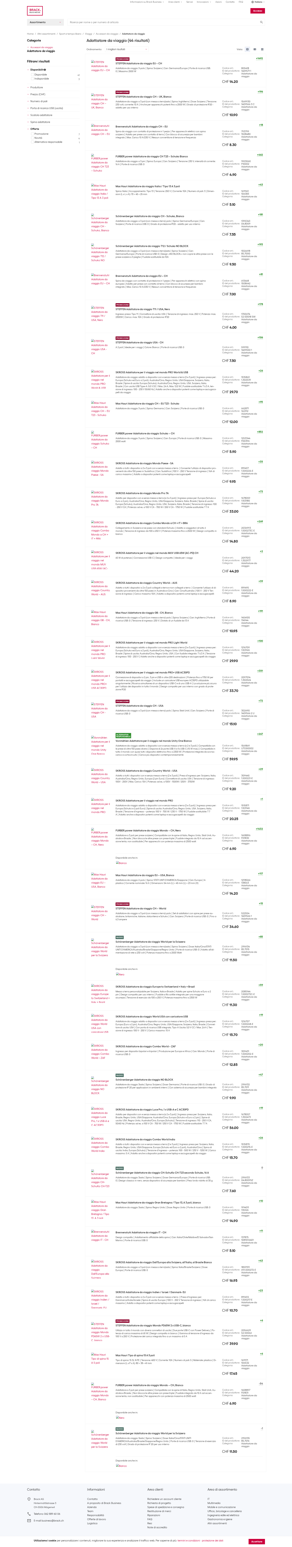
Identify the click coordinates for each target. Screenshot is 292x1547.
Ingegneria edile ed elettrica (223, 1515)
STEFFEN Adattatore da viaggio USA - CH (139, 342)
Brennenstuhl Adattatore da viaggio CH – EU (142, 126)
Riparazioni (153, 1515)
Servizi (189, 2)
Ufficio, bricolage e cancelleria (225, 1511)
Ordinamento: (94, 49)
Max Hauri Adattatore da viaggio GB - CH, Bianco (144, 612)
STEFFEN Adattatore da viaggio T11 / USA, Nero (143, 309)
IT (209, 1499)
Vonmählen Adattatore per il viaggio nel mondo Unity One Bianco (154, 741)
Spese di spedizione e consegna (165, 1507)
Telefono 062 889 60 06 (47, 1513)
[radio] (247, 49)
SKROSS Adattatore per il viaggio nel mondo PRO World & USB (152, 372)
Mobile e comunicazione (222, 1507)
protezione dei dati (212, 1540)
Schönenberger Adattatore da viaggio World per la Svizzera (150, 941)
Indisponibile (41, 78)
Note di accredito (157, 1527)
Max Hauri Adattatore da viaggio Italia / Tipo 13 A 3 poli (148, 186)
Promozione (41, 133)
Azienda (91, 1507)
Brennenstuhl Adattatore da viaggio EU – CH (142, 276)
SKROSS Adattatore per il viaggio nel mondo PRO (144, 800)
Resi (149, 1523)
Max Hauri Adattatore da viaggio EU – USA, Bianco (145, 875)
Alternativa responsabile (48, 141)
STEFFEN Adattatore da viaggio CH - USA (139, 705)
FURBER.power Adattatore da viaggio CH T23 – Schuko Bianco (152, 156)
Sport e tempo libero (70, 33)
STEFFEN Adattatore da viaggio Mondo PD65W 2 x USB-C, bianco (153, 1325)
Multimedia (214, 1503)
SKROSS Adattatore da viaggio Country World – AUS (146, 583)
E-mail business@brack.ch (49, 1520)
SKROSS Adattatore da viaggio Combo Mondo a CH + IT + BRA (152, 523)
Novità (38, 137)
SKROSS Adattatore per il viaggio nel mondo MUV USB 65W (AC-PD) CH (157, 553)
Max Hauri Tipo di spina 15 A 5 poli (135, 1355)
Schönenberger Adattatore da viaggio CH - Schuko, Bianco (150, 216)
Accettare (256, 1541)
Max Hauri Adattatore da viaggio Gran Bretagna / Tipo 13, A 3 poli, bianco (158, 1202)
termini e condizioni (189, 1540)
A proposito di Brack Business (104, 1503)
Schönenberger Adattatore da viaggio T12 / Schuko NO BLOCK (152, 246)
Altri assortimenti (46, 33)
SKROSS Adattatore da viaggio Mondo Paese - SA (144, 463)
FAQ (241, 2)
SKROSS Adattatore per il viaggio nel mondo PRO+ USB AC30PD (153, 672)
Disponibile (40, 74)
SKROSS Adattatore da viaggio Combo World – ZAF (146, 1046)
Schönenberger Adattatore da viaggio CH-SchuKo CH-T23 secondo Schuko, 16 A (162, 1172)
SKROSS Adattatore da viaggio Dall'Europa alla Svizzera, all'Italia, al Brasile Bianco (164, 1262)
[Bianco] (121, 863)
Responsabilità (95, 1515)
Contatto (230, 2)
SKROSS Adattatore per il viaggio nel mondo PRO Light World (151, 642)
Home (30, 33)
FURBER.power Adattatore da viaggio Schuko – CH (145, 433)
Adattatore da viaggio (133, 33)
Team (90, 1511)
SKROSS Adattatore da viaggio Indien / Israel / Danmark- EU (151, 1292)
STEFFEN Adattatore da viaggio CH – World (141, 908)
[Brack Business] (35, 11)
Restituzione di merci (159, 1511)
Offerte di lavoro (96, 1519)
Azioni (218, 2)
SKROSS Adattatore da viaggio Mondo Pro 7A (142, 493)
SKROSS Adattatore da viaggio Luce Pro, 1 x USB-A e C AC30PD (152, 1109)
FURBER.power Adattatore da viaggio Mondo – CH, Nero (148, 830)
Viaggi (88, 33)
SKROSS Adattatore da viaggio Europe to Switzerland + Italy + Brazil (155, 986)
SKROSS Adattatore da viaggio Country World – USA (146, 770)
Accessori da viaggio (107, 33)
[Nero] (120, 974)
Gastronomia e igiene (220, 1519)
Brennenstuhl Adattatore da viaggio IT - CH (141, 1232)
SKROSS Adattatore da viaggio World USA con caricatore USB (152, 1016)
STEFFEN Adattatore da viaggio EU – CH (139, 63)
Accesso (257, 10)
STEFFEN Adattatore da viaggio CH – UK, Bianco (144, 96)
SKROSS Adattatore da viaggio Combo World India (145, 1139)
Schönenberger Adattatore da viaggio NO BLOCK (144, 1079)
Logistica (92, 1523)
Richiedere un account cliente (164, 1499)
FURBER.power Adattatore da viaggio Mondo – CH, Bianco (149, 1385)
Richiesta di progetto (159, 1503)
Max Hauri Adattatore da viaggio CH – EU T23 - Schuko (147, 403)
